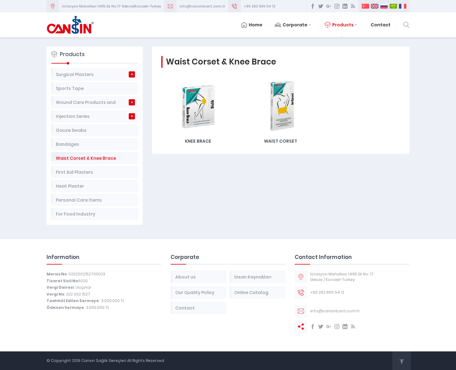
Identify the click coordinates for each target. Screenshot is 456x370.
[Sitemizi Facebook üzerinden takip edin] (312, 6)
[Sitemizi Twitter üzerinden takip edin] (320, 6)
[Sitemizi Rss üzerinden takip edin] (353, 6)
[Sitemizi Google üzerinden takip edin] (328, 6)
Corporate (295, 25)
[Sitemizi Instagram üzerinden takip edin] (336, 6)
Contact (381, 25)
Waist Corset (280, 141)
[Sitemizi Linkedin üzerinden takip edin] (344, 6)
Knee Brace (198, 141)
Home (255, 25)
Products (343, 25)
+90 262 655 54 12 (259, 6)
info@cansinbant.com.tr (202, 6)
